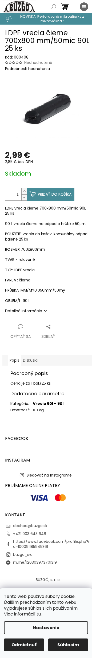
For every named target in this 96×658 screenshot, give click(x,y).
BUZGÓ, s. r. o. (48, 579)
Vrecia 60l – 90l (48, 403)
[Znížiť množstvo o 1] (24, 197)
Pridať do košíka (54, 194)
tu (39, 614)
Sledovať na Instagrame (49, 475)
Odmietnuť (24, 645)
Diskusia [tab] (30, 360)
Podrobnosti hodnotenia (27, 68)
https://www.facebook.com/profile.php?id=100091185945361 (51, 544)
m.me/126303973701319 (35, 562)
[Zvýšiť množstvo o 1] (24, 191)
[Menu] (84, 6)
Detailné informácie (23, 310)
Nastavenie (46, 628)
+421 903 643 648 (29, 533)
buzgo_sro (23, 554)
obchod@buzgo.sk (30, 525)
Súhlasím (68, 645)
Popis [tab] (14, 360)
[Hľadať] (53, 6)
